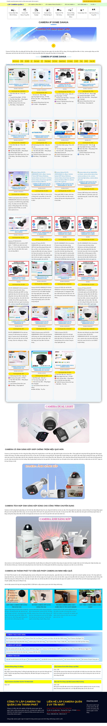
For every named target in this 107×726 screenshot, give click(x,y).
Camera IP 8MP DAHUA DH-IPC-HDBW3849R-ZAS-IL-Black (42, 184)
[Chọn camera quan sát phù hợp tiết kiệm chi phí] (98, 13)
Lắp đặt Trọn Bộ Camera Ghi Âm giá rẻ (16, 659)
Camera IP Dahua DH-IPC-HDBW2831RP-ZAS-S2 (18, 188)
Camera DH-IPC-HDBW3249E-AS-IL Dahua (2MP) (41, 233)
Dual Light (36, 61)
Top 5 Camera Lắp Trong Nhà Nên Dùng (17, 641)
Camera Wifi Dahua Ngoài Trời (33, 649)
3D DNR (27, 61)
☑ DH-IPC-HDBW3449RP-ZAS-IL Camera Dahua (65, 366)
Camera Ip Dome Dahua (53, 22)
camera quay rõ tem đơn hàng (37, 641)
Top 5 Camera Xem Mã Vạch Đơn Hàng (78, 641)
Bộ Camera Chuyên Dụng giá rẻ (90, 659)
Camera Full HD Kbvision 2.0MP (51, 649)
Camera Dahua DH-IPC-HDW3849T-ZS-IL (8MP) (65, 233)
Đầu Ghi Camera (69, 4)
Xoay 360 (92, 61)
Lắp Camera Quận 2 (16, 4)
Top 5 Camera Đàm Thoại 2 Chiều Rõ (56, 641)
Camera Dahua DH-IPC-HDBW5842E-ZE (19, 322)
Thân (81, 61)
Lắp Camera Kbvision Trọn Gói (72, 659)
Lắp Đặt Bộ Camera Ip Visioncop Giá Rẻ (52, 659)
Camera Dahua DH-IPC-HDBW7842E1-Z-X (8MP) (88, 278)
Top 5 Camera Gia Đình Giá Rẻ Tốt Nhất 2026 (19, 681)
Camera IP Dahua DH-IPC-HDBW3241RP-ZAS (65, 136)
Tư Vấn (92, 4)
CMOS (86, 61)
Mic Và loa (16, 61)
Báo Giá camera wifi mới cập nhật (15, 649)
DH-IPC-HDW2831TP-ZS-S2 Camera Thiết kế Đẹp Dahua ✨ (42, 86)
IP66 (22, 61)
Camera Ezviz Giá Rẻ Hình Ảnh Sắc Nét (16, 652)
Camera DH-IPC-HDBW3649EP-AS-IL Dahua (19, 231)
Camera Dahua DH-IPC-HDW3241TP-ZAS (42, 277)
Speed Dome (62, 61)
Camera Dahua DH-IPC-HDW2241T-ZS (65, 277)
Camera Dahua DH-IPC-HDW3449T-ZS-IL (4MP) (19, 278)
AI (31, 61)
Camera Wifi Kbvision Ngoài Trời (82, 649)
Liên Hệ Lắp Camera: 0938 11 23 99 (92, 1)
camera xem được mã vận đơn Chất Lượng (55, 638)
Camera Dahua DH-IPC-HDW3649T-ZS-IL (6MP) (88, 233)
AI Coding (70, 61)
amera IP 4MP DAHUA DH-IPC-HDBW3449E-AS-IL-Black (42, 369)
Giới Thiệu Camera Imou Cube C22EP (90, 606)
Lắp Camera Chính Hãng (34, 4)
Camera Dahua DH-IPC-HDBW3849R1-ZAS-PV (42, 322)
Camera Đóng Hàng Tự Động (14, 666)
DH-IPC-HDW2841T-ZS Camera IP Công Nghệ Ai (18, 85)
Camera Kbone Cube (66, 649)
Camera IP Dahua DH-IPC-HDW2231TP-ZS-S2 (18, 136)
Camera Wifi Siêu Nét (34, 652)
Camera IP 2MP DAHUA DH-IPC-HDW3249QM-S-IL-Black (65, 184)
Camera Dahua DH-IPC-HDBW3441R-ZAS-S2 (88, 322)
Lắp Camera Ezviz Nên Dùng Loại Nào (66, 666)
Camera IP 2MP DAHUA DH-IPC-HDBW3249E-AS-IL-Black (88, 182)
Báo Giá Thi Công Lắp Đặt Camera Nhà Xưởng (69, 681)
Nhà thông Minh (82, 4)
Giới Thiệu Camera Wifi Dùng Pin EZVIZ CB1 (16, 606)
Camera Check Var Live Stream (33, 638)
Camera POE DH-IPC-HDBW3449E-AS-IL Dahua (64, 85)
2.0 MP (76, 61)
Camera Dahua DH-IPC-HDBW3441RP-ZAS (19, 367)
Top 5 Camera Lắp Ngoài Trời (76, 638)
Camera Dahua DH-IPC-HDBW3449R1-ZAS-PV (65, 322)
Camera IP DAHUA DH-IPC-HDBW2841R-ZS (88, 136)
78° (42, 61)
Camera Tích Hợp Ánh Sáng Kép (14, 64)
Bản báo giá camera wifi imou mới (15, 638)
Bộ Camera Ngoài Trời (34, 659)
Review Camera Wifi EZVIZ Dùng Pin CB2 (41, 606)
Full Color (54, 61)
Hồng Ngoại (47, 61)
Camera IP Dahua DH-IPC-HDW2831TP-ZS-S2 (88, 85)
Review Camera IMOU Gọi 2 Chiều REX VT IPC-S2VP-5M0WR (65, 606)
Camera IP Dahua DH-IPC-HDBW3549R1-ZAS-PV (42, 136)
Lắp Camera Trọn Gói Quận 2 (53, 4)
